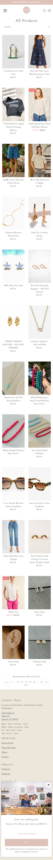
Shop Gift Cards (9, 747)
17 (22, 682)
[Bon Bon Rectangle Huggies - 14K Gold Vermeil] (39, 266)
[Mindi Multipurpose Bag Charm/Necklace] (39, 378)
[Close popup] (48, 784)
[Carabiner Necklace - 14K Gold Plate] (39, 322)
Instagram (6, 773)
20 (34, 682)
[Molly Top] (13, 592)
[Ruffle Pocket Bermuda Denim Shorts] (13, 160)
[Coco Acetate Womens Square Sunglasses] (13, 484)
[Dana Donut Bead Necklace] (39, 431)
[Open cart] (49, 10)
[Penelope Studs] (39, 642)
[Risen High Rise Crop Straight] (13, 536)
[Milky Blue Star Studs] (13, 266)
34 (41, 682)
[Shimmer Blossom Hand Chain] (13, 213)
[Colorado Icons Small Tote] (13, 51)
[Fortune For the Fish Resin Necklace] (13, 378)
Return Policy (8, 743)
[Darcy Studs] (39, 592)
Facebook (6, 769)
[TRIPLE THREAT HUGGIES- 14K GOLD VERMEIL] (13, 322)
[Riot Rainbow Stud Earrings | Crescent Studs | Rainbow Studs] (39, 536)
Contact (5, 757)
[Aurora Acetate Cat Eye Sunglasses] (39, 484)
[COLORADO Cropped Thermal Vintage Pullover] (13, 104)
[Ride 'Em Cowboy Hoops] (39, 213)
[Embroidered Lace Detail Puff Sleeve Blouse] (39, 104)
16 (18, 682)
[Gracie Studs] (13, 642)
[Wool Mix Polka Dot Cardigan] (39, 160)
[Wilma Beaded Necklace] (13, 431)
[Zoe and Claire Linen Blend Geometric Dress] (39, 51)
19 (30, 682)
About (4, 752)
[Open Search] (44, 10)
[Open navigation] (7, 10)
